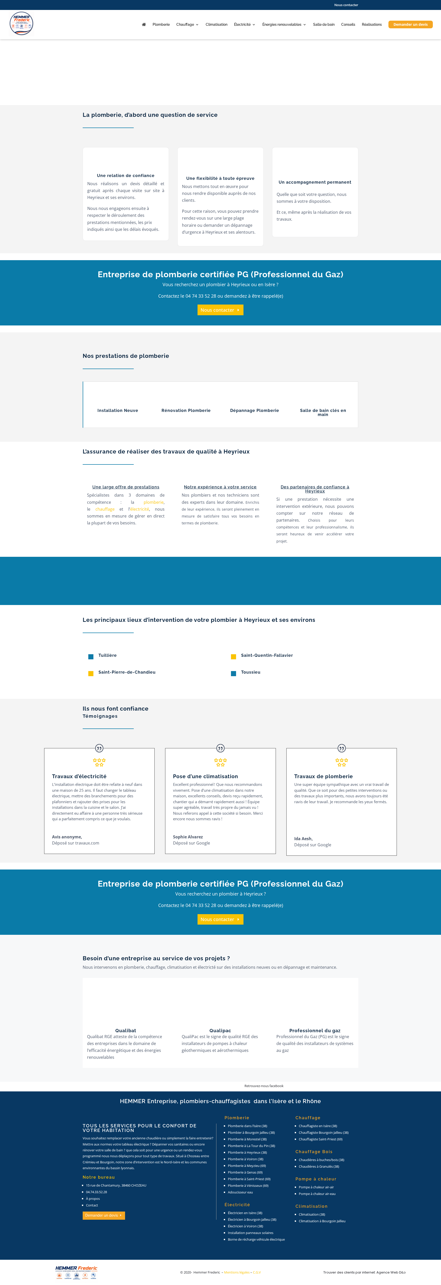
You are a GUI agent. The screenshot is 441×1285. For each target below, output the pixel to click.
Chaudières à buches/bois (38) (321, 1159)
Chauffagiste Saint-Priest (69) (320, 1139)
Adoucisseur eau (240, 1192)
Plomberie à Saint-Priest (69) (249, 1179)
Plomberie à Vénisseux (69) (248, 1185)
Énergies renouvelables (281, 25)
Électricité (242, 25)
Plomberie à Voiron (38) (245, 1159)
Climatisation (216, 25)
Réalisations (372, 25)
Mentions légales (237, 1272)
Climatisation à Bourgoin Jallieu (322, 1221)
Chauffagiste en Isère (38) (318, 1126)
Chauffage (185, 25)
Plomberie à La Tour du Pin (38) (251, 1145)
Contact (92, 1205)
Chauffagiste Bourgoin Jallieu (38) (324, 1132)
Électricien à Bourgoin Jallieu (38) (252, 1219)
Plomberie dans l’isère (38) (247, 1126)
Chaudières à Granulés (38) (319, 1166)
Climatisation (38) (312, 1214)
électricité (139, 509)
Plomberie (161, 25)
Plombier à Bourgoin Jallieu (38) (251, 1132)
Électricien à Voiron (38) (245, 1226)
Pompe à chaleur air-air (316, 1187)
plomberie (154, 502)
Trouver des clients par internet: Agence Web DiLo (364, 1272)
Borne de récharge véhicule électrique (256, 1239)
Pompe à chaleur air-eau (317, 1193)
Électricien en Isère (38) (245, 1213)
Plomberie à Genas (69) (245, 1172)
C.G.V (257, 1272)
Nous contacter (346, 5)
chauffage (105, 509)
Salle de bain (324, 25)
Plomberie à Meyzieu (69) (247, 1165)
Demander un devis (411, 24)
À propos (93, 1198)
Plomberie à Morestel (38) (247, 1139)
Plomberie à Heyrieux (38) (247, 1152)
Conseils (348, 25)
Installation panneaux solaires (250, 1232)
